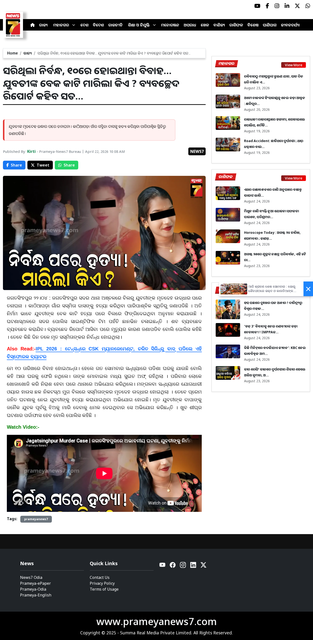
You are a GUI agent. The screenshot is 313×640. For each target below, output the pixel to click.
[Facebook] (173, 566)
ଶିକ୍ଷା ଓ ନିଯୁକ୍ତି (139, 25)
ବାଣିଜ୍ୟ (219, 25)
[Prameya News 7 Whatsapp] (308, 5)
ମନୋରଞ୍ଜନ (170, 25)
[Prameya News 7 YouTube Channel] (257, 5)
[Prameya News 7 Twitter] (297, 5)
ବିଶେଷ (252, 25)
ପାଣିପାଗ (270, 25)
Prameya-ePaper (35, 583)
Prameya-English (35, 595)
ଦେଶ (84, 25)
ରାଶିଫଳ (236, 25)
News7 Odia (31, 577)
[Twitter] (203, 566)
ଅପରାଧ (190, 25)
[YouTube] (162, 566)
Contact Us (100, 577)
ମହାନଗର (61, 25)
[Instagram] (183, 566)
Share (16, 165)
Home (12, 53)
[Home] (32, 25)
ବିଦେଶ (98, 25)
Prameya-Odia (33, 589)
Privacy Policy (102, 583)
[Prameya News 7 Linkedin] (287, 5)
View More (293, 65)
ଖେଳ (205, 25)
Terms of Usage (104, 589)
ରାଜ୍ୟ (43, 25)
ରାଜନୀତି (115, 25)
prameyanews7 (36, 519)
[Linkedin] (193, 566)
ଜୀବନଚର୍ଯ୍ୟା (290, 25)
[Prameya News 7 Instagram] (277, 5)
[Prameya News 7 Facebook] (267, 5)
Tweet (43, 165)
